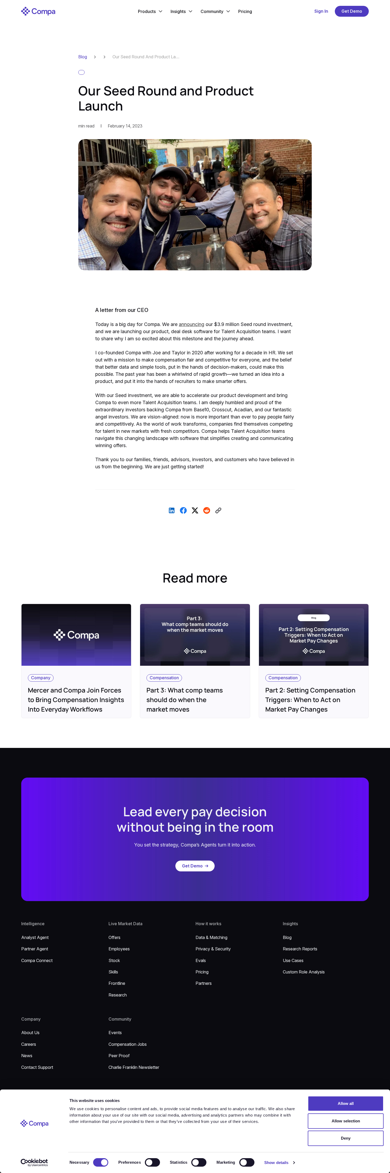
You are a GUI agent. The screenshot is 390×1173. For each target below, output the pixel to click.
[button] (150, 11)
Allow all (346, 1103)
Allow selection (346, 1121)
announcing (191, 324)
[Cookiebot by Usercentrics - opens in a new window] (34, 1163)
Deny (345, 1138)
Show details (276, 1162)
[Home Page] (38, 11)
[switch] (152, 1162)
